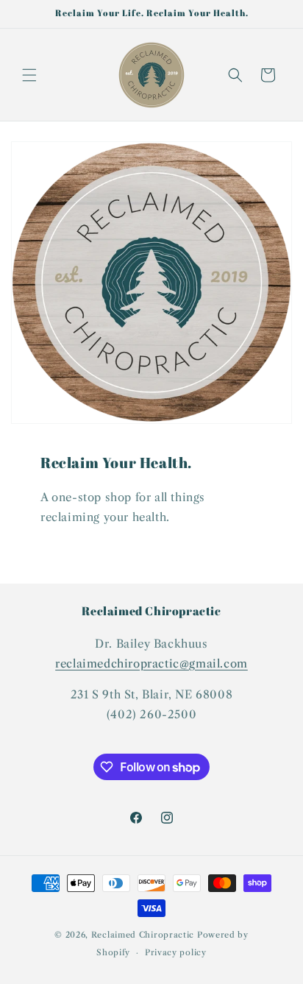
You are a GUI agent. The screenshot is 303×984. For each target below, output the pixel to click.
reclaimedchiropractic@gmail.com (151, 663)
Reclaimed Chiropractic (142, 935)
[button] (29, 75)
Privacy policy (176, 952)
